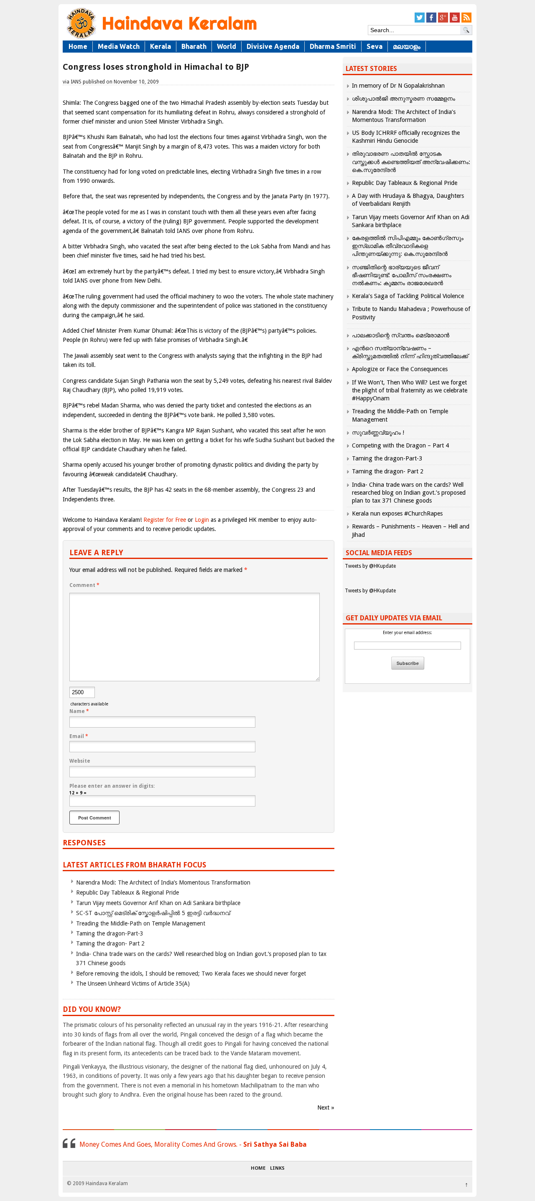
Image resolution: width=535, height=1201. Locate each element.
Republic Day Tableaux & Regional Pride (127, 892)
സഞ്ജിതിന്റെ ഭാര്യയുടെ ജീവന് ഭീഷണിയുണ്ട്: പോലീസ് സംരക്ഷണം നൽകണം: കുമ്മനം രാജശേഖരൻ (401, 275)
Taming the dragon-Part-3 (109, 933)
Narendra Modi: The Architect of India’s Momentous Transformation (163, 882)
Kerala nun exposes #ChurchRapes (397, 513)
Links (277, 1168)
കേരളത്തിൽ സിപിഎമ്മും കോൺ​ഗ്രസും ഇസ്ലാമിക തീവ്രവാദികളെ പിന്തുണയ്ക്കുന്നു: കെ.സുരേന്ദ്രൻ (408, 246)
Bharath (193, 46)
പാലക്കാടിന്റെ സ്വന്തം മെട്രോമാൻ (400, 335)
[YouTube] (455, 21)
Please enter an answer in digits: (112, 786)
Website (79, 761)
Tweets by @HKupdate (370, 566)
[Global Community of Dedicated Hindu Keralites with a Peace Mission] (161, 38)
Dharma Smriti (333, 46)
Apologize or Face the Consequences (400, 369)
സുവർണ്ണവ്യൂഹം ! (378, 432)
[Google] (443, 21)
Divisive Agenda (273, 46)
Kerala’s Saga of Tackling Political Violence (408, 296)
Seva (374, 46)
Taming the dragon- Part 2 (110, 943)
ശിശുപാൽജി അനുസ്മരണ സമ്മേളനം (403, 98)
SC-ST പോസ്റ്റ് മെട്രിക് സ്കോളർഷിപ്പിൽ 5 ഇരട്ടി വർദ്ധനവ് (153, 913)
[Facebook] (431, 21)
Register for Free (164, 519)
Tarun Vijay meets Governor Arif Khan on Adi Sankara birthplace (158, 903)
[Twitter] (420, 21)
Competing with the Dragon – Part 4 (400, 445)
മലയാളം (406, 46)
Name (79, 711)
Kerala (160, 46)
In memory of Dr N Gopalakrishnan (398, 85)
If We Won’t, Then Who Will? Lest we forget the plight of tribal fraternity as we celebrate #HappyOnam (409, 390)
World (226, 46)
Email (78, 736)
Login (202, 519)
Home (78, 46)
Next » (325, 1107)
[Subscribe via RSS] (466, 21)
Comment (84, 585)
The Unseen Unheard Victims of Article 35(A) (133, 983)
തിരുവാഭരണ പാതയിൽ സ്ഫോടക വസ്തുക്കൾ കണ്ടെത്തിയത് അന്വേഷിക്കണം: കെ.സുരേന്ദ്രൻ (411, 161)
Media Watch (119, 46)
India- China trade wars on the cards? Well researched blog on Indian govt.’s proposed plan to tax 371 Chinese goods (409, 492)
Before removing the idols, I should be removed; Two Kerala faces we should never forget (191, 973)
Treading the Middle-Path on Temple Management (140, 923)
